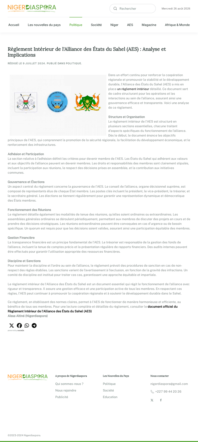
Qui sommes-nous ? (69, 384)
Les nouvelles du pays (44, 25)
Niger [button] (114, 25)
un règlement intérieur (133, 89)
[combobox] (132, 8)
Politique (75, 25)
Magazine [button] (149, 25)
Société (96, 25)
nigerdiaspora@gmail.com (169, 384)
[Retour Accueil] (32, 8)
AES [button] (130, 25)
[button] (11, 325)
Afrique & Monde (177, 25)
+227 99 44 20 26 (168, 391)
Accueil (13, 25)
